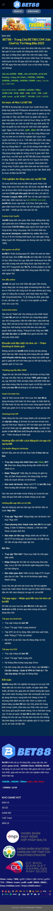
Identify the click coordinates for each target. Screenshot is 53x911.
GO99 (33, 93)
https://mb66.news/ (31, 886)
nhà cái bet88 (30, 74)
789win (23, 781)
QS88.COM (7, 93)
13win (41, 462)
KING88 (45, 97)
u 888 (34, 782)
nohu (38, 81)
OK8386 (31, 77)
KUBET (23, 97)
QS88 (38, 97)
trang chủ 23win (18, 77)
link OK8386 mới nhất (36, 200)
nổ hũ (40, 879)
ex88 (45, 93)
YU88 (29, 782)
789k (39, 93)
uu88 (30, 882)
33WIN (32, 80)
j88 (34, 879)
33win (3, 879)
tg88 (4, 97)
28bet (29, 879)
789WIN (6, 787)
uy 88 (16, 97)
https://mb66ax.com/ (10, 886)
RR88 (16, 93)
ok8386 (21, 90)
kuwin (10, 97)
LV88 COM (10, 84)
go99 (22, 879)
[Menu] (3, 4)
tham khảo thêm (9, 90)
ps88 (23, 882)
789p (37, 90)
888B (20, 74)
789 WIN (31, 97)
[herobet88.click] (26, 5)
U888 (27, 93)
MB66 (36, 882)
